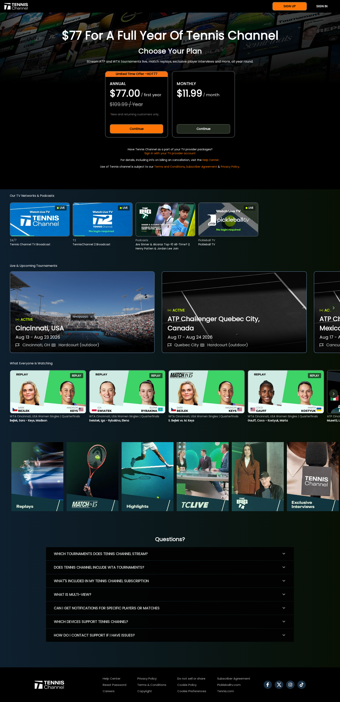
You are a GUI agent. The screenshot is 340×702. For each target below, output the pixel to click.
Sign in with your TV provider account (170, 153)
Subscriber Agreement (201, 167)
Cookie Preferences (191, 691)
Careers (109, 691)
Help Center (210, 160)
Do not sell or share (191, 678)
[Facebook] (269, 685)
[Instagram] (291, 685)
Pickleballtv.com (229, 685)
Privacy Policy (230, 167)
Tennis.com (225, 691)
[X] (280, 685)
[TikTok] (302, 685)
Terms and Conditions (169, 167)
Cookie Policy (187, 685)
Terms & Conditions (151, 685)
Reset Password (114, 685)
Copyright (144, 691)
